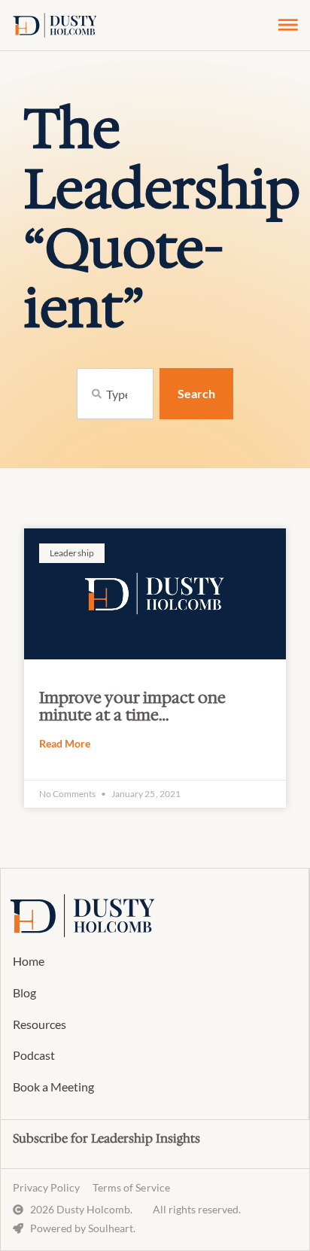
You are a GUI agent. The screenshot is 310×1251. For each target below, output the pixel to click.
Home (28, 961)
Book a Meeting (53, 1086)
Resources (39, 1024)
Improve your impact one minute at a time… (132, 706)
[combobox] (115, 393)
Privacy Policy (46, 1187)
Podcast (34, 1055)
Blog (24, 992)
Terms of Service (131, 1187)
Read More (64, 743)
